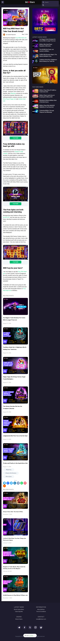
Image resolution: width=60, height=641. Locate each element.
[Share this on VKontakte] (18, 483)
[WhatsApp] (21, 483)
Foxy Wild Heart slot (20, 38)
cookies (31, 635)
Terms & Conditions (41, 611)
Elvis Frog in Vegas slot (9, 99)
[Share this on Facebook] (7, 483)
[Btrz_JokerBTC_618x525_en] (45, 33)
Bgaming (9, 469)
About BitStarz (41, 609)
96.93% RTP (6, 217)
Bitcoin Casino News (19, 609)
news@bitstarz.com (41, 619)
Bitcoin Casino (18, 619)
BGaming (13, 93)
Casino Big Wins (19, 611)
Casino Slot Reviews (11, 473)
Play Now (15, 138)
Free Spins (9, 476)
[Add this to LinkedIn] (14, 483)
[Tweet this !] (11, 483)
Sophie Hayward (12, 34)
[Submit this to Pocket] (25, 483)
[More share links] (4, 485)
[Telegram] (4, 483)
